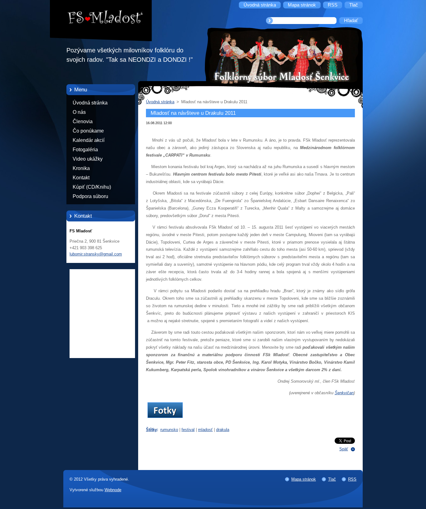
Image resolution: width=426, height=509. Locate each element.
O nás (79, 112)
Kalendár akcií (88, 140)
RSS (352, 479)
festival (188, 429)
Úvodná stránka (90, 102)
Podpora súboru (90, 196)
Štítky (151, 429)
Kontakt (81, 177)
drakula (222, 429)
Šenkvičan (344, 392)
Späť (343, 449)
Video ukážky (88, 159)
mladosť (205, 429)
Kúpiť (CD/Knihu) (92, 187)
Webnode (112, 489)
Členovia (83, 121)
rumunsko (169, 429)
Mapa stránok (303, 479)
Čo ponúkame (88, 130)
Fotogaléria (85, 149)
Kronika (81, 168)
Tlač (332, 479)
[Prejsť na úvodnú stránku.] (105, 18)
